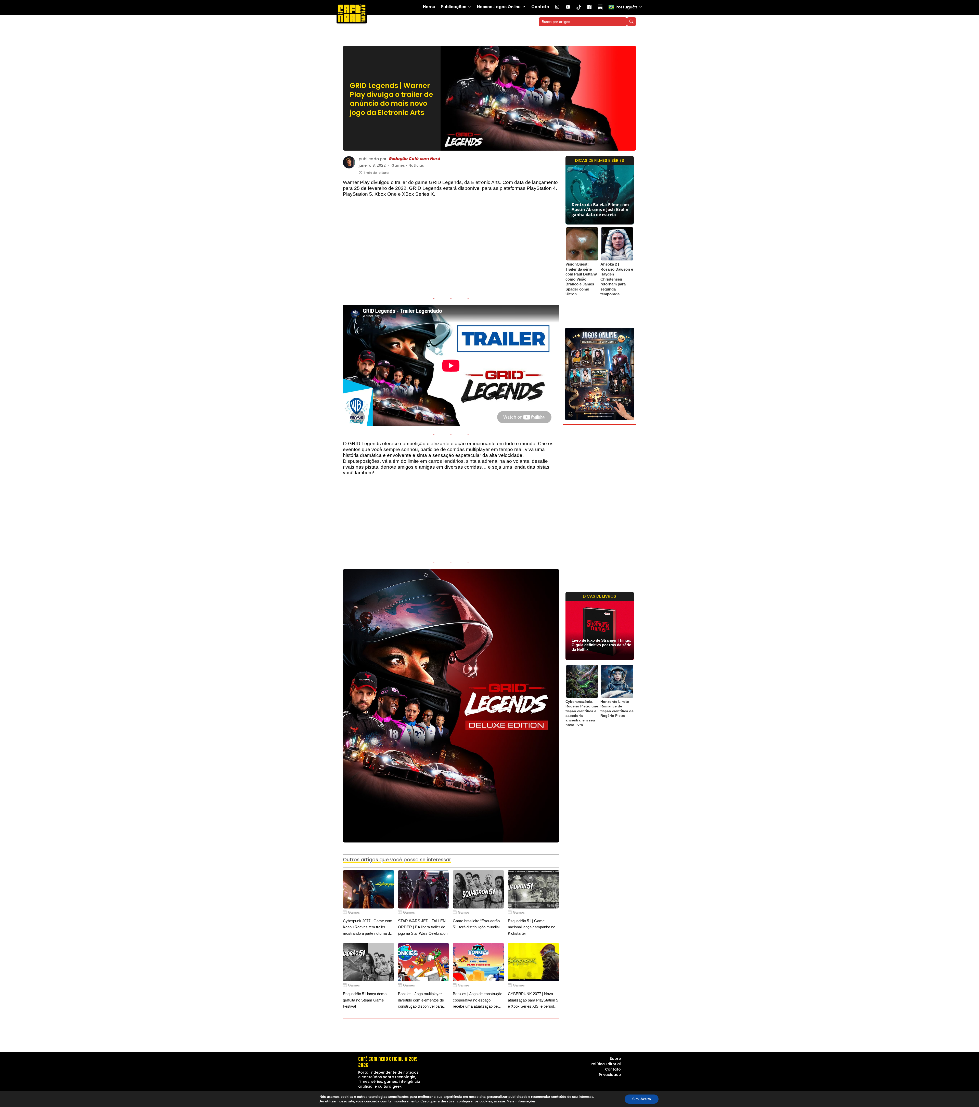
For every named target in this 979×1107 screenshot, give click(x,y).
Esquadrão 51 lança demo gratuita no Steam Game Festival (365, 1000)
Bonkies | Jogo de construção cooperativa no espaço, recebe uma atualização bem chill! (477, 1001)
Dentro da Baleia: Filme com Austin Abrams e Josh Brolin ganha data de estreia (600, 209)
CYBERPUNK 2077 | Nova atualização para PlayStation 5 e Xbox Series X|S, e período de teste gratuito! (533, 1001)
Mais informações (521, 1101)
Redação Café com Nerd (414, 159)
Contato (540, 7)
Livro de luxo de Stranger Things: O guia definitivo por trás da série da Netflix (601, 645)
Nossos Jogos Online (499, 7)
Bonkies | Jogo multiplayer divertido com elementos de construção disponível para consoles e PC (421, 1001)
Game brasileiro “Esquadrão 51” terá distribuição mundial (476, 924)
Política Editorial (606, 1063)
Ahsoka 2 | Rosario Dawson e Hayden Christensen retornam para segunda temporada (616, 279)
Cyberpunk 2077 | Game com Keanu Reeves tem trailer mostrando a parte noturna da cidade (367, 928)
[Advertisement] (451, 247)
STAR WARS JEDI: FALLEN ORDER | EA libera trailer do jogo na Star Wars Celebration (422, 927)
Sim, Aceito (641, 1099)
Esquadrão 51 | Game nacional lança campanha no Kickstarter (531, 927)
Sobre (615, 1058)
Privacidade (610, 1074)
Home (429, 7)
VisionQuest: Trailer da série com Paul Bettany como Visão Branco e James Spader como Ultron (581, 279)
